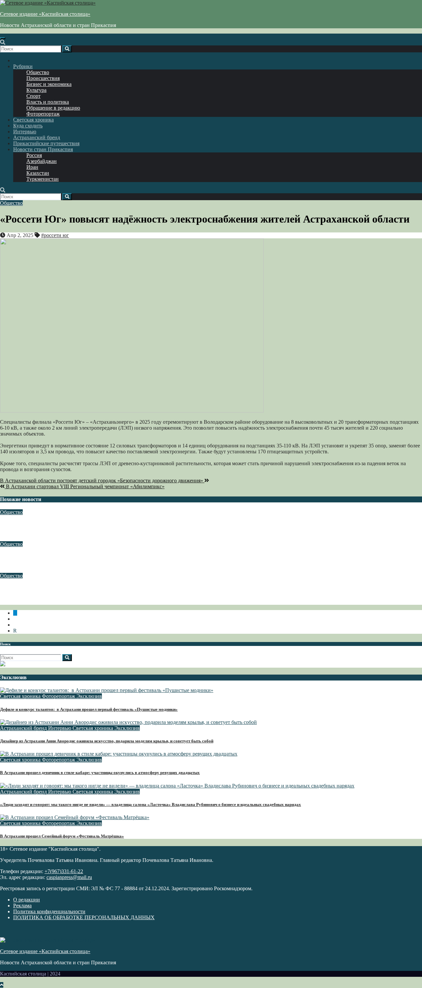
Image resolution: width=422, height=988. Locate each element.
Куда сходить (28, 125)
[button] (2, 42)
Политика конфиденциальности (49, 911)
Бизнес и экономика (49, 84)
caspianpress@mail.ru (69, 877)
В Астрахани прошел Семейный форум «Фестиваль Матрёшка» (62, 836)
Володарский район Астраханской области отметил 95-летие (72, 557)
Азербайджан (41, 161)
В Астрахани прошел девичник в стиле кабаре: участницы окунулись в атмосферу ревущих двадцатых (100, 772)
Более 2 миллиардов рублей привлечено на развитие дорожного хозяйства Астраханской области (116, 525)
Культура (36, 90)
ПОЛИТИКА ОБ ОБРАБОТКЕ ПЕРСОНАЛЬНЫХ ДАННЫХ (84, 917)
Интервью (24, 131)
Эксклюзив (89, 696)
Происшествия (43, 78)
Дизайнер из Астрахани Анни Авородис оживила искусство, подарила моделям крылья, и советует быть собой (106, 740)
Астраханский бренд (36, 137)
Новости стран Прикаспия (43, 149)
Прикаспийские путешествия (46, 143)
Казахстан (37, 173)
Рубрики (23, 66)
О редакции (26, 899)
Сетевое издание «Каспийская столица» (45, 14)
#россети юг (55, 235)
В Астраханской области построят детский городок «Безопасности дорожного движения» (102, 480)
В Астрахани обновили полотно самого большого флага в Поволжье (81, 589)
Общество (37, 72)
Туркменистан (42, 179)
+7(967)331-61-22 (64, 871)
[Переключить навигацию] (2, 38)
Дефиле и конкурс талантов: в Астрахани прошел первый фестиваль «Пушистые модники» (89, 709)
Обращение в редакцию (53, 108)
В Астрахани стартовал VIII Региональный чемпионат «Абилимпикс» (85, 486)
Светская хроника (33, 119)
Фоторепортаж (43, 114)
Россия (34, 155)
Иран (32, 167)
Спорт (33, 96)
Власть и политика (47, 102)
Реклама (22, 905)
